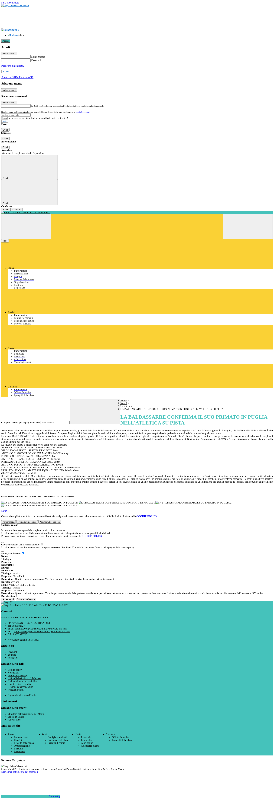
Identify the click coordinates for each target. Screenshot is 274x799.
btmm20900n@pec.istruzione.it (42, 631)
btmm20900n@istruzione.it (41, 628)
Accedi (6, 41)
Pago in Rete (14, 719)
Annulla (6, 209)
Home (123, 400)
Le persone (19, 751)
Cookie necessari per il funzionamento (20, 544)
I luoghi (18, 740)
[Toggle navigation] (26, 226)
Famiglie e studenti (57, 737)
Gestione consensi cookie (20, 687)
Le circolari (86, 740)
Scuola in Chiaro (16, 716)
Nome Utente (38, 56)
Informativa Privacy (17, 675)
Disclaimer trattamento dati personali (19, 772)
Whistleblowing (15, 689)
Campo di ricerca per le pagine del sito (20, 422)
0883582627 (18, 625)
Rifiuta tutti (27, 522)
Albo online (87, 743)
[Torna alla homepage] (137, 212)
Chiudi (5, 130)
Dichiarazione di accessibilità (22, 681)
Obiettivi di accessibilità (19, 684)
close (5, 241)
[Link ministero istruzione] (15, 5)
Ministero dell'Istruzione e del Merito (26, 714)
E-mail (34, 105)
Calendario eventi (90, 745)
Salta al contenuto (10, 2)
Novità (123, 403)
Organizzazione (22, 745)
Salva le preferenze (26, 599)
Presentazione (21, 737)
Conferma (17, 209)
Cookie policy (15, 669)
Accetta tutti (50, 522)
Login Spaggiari (83, 112)
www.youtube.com (11, 553)
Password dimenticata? (12, 65)
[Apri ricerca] (248, 226)
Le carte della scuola (24, 743)
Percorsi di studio (56, 743)
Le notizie (125, 406)
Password (36, 60)
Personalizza (8, 522)
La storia (18, 748)
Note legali (13, 672)
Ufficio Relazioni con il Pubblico (24, 678)
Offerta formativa (120, 737)
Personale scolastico (58, 740)
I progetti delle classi (122, 740)
